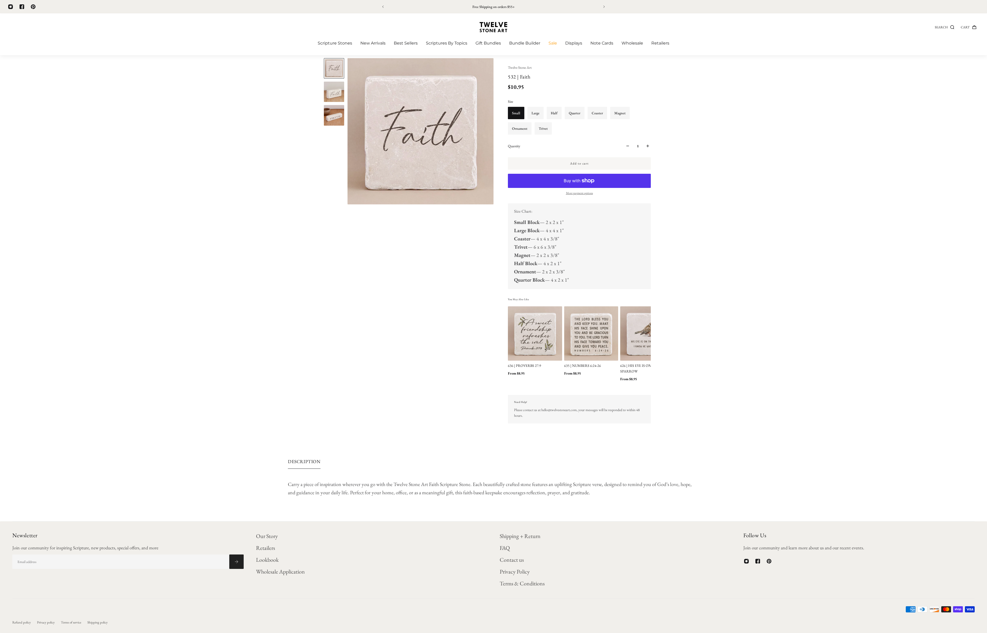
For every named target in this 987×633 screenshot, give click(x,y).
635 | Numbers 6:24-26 (582, 365)
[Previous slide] (383, 6)
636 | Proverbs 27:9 (524, 365)
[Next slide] (604, 6)
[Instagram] (10, 6)
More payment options (579, 193)
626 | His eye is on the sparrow (639, 368)
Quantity (514, 146)
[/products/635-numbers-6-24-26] (591, 333)
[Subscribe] (236, 561)
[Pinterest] (33, 6)
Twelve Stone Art (520, 67)
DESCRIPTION (304, 461)
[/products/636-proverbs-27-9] (535, 333)
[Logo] (493, 27)
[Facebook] (22, 6)
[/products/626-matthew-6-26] (647, 333)
